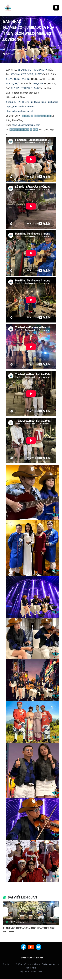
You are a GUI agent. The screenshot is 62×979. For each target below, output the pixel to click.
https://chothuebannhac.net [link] (19, 111)
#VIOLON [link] (15, 74)
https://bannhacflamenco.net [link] (20, 106)
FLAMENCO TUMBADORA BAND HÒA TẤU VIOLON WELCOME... (29, 930)
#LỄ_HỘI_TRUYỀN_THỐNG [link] (25, 88)
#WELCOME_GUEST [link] (31, 74)
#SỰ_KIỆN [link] (37, 83)
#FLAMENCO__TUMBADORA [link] (32, 69)
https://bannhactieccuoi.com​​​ (26, 125)
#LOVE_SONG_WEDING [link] (18, 79)
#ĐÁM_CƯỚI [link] (12, 83)
